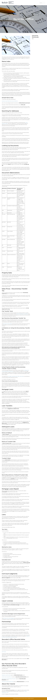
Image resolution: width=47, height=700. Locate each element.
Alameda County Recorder (6, 675)
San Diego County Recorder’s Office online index (16, 376)
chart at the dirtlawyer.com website (22, 313)
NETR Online (4, 651)
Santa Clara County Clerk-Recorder (7, 681)
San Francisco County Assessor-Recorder (9, 678)
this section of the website (7, 323)
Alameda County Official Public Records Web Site (10, 101)
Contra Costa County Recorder (7, 676)
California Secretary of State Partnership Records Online (15, 637)
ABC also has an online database (8, 618)
